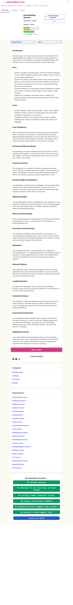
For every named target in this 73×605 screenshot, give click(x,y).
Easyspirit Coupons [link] (18, 464)
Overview (4, 10)
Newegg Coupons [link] (17, 415)
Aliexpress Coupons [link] (18, 404)
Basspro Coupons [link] (17, 453)
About (22, 10)
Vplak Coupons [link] (17, 468)
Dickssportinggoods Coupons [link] (21, 446)
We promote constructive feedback (36, 501)
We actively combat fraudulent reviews (36, 495)
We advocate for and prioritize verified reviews (36, 489)
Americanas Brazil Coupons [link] (20, 425)
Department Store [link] (11, 5)
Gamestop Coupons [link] (18, 418)
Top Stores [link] (20, 5)
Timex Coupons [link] (17, 429)
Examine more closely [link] (36, 518)
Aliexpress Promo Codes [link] (19, 397)
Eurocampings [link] (44, 5)
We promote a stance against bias (36, 512)
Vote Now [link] (32, 24)
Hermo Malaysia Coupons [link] (20, 439)
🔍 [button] (68, 2)
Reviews (14, 10)
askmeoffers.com (15, 2)
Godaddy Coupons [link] (18, 411)
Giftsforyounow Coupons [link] (20, 432)
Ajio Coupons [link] (16, 457)
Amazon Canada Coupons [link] (20, 461)
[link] (14, 19)
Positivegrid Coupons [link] (19, 400)
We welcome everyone (36, 482)
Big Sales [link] (36, 5)
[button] (4, 2)
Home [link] (2, 5)
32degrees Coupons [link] (18, 436)
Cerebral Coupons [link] (17, 443)
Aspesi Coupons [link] (17, 422)
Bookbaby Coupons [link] (18, 450)
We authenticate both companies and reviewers (36, 507)
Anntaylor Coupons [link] (18, 407)
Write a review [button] (36, 350)
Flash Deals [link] (29, 5)
